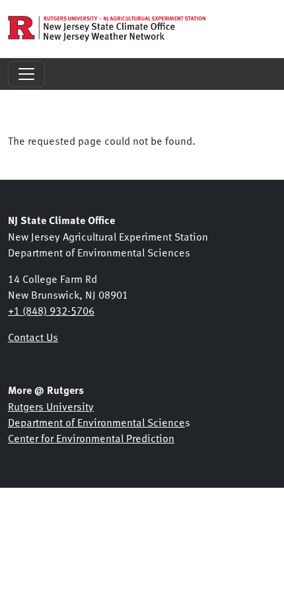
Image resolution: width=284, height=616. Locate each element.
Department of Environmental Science (96, 421)
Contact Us (33, 336)
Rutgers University (51, 406)
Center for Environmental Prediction (91, 437)
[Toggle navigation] (26, 74)
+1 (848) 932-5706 (51, 310)
